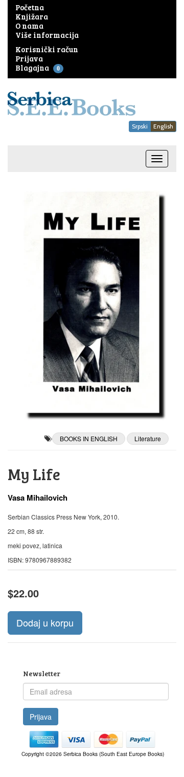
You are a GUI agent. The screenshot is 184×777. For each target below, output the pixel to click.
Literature (147, 438)
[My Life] (92, 302)
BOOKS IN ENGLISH (89, 438)
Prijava (41, 716)
